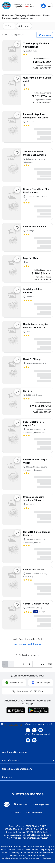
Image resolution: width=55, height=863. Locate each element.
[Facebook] (28, 730)
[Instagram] (40, 730)
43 (42, 664)
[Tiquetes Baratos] (7, 6)
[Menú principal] (46, 6)
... (36, 664)
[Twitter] (34, 730)
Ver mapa (46, 35)
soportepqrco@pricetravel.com (33, 838)
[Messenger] (28, 740)
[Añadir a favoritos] (17, 44)
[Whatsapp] (34, 740)
